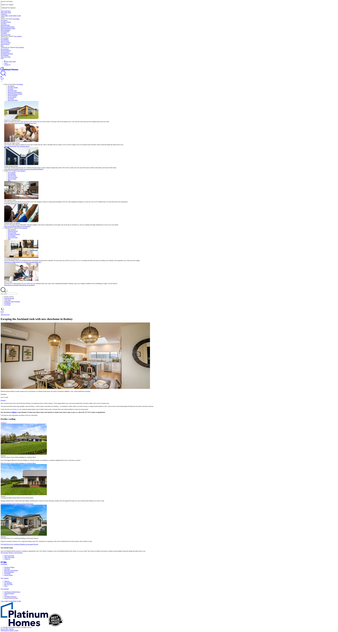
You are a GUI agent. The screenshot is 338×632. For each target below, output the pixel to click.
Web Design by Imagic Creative (9, 630)
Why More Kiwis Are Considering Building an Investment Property (19, 544)
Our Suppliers (4, 39)
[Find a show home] (1, 77)
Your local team (5, 314)
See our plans (4, 552)
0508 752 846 (9, 15)
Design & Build (5, 25)
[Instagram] (3, 562)
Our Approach (20, 47)
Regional (3, 400)
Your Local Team (5, 11)
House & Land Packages (8, 27)
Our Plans (3, 23)
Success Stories (5, 31)
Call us (3, 15)
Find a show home (6, 12)
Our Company (18, 36)
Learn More (7, 300)
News (5, 63)
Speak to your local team (15, 552)
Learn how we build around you (13, 262)
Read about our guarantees (11, 285)
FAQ (2, 58)
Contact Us (7, 64)
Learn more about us (10, 203)
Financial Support (6, 50)
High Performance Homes (8, 28)
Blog (2, 45)
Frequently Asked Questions (12, 301)
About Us (7, 581)
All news (3, 423)
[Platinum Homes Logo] (9, 70)
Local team (7, 304)
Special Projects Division (11, 598)
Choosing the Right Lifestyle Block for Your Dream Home (17, 504)
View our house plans (10, 146)
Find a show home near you (12, 123)
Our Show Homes (6, 22)
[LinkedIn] (5, 562)
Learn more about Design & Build (13, 169)
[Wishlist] (2, 80)
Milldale (14, 412)
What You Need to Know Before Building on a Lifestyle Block (18, 463)
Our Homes (16, 19)
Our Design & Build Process (12, 592)
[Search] (3, 75)
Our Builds (4, 33)
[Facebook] (1, 562)
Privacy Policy (5, 629)
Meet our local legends (10, 226)
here (5, 415)
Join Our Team (5, 41)
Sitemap (11, 629)
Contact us (4, 14)
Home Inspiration (5, 30)
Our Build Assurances (7, 53)
